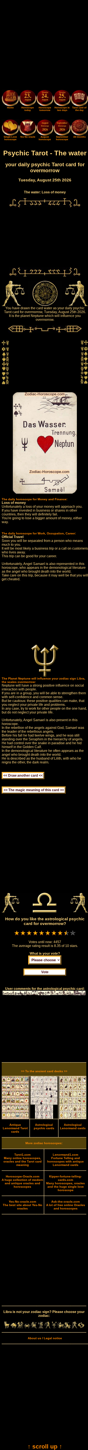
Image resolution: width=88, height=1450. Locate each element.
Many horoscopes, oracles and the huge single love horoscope (65, 1183)
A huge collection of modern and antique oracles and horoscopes (22, 1181)
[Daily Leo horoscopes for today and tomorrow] (34, 1327)
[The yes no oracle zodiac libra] (27, 134)
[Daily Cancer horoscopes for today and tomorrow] (27, 1327)
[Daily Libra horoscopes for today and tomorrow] (47, 1327)
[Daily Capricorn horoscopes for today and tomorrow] (67, 1327)
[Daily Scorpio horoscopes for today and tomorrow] (54, 1327)
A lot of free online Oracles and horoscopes (65, 1205)
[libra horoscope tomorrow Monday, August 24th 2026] (45, 99)
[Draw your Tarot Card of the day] (79, 105)
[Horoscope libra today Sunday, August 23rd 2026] (10, 105)
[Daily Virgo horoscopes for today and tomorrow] (40, 1327)
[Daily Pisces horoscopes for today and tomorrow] (81, 1327)
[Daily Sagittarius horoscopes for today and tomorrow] (60, 1327)
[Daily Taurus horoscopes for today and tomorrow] (13, 1327)
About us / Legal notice (45, 1338)
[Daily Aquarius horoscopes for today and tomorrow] (74, 1327)
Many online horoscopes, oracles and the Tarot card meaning (22, 1160)
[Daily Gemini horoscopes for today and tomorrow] (20, 1327)
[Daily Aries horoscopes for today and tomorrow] (6, 1327)
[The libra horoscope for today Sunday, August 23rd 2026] (27, 99)
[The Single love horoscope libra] (10, 134)
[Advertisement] (44, 46)
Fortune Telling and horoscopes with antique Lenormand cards (65, 1160)
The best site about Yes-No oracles (22, 1205)
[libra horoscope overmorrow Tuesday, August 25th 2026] (62, 99)
